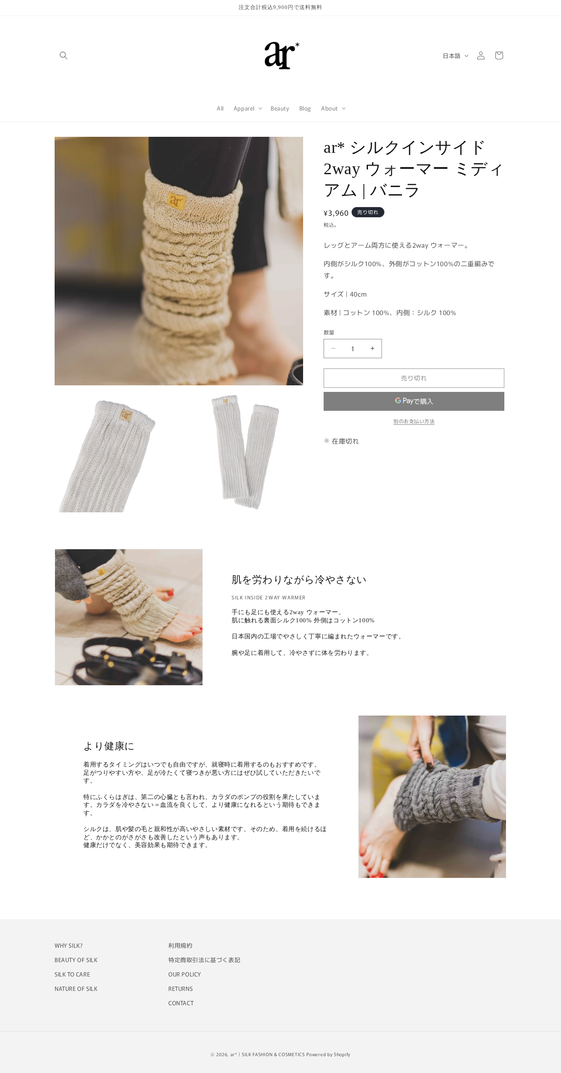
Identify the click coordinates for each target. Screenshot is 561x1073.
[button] (64, 55)
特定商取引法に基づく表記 (204, 960)
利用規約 (180, 945)
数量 (329, 332)
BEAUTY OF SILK (76, 960)
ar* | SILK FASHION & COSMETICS (267, 1054)
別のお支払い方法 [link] (414, 420)
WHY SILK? (69, 945)
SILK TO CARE (72, 974)
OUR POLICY (184, 974)
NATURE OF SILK (76, 988)
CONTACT (180, 1003)
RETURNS (180, 988)
